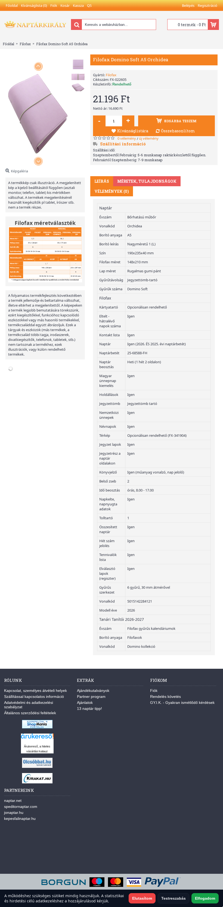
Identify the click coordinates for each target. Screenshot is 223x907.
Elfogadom (205, 898)
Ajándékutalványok (93, 690)
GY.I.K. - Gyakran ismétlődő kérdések (182, 702)
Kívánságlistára (132, 130)
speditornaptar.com (20, 806)
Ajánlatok (85, 702)
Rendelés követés (165, 696)
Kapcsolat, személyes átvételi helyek (35, 690)
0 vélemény (126, 138)
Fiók (153, 690)
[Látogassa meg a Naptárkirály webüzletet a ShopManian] (37, 727)
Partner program (91, 696)
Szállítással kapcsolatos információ (34, 696)
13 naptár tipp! (89, 708)
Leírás (101, 181)
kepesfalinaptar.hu (20, 818)
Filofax (111, 74)
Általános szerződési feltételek (30, 713)
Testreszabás (173, 898)
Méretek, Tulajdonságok (146, 181)
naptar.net (12, 800)
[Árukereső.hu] (37, 739)
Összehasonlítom (178, 130)
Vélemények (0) (111, 191)
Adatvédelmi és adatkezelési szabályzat (28, 704)
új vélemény (149, 138)
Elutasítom (142, 898)
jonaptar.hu (13, 812)
